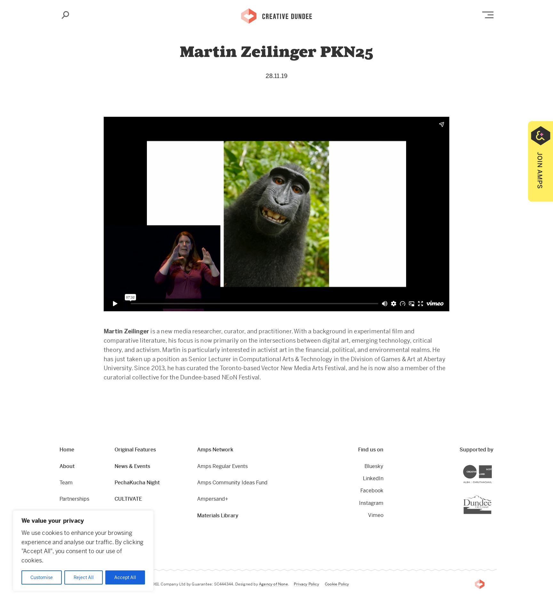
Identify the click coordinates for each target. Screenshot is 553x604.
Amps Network (215, 449)
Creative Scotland (491, 465)
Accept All (125, 577)
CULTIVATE (128, 499)
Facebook (371, 490)
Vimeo (375, 515)
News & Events (132, 466)
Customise (41, 577)
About (67, 466)
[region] (83, 550)
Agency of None (273, 584)
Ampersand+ (212, 499)
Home (67, 449)
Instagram (371, 503)
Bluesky (374, 466)
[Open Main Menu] (487, 15)
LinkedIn (373, 478)
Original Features (135, 449)
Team (66, 482)
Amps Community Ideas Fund (232, 482)
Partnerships (74, 499)
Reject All (84, 577)
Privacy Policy (306, 584)
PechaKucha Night (137, 482)
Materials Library (217, 515)
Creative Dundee (276, 15)
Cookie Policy (337, 584)
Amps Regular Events (222, 466)
